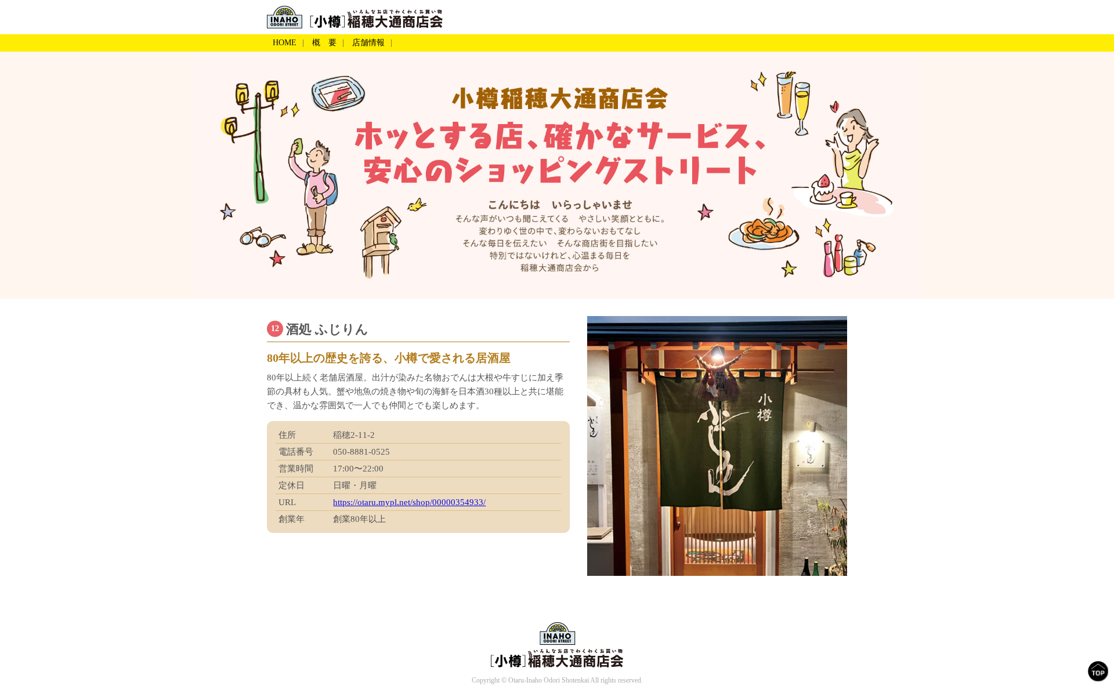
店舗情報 (368, 42)
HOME (284, 42)
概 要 (324, 42)
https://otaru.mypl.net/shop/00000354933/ (409, 502)
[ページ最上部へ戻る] (1098, 671)
